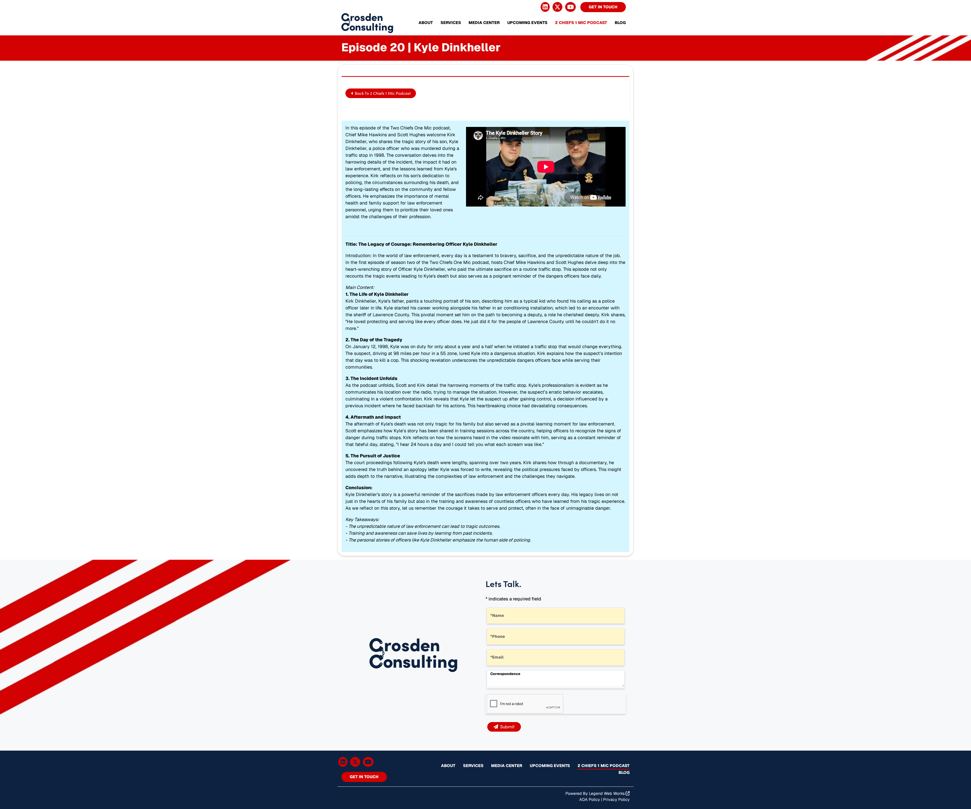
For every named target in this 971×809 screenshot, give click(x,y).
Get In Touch (603, 7)
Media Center (484, 22)
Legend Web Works (607, 793)
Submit (507, 727)
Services (450, 22)
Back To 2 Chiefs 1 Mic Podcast (382, 93)
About (425, 22)
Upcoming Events (527, 22)
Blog (620, 22)
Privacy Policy (616, 799)
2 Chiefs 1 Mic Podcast (581, 22)
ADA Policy (589, 799)
